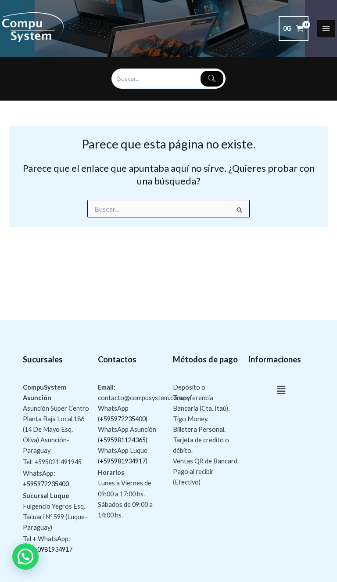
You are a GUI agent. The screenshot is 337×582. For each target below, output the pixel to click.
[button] (280, 390)
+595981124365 (123, 440)
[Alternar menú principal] (326, 28)
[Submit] (212, 79)
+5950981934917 (47, 549)
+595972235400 (46, 484)
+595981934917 (123, 461)
